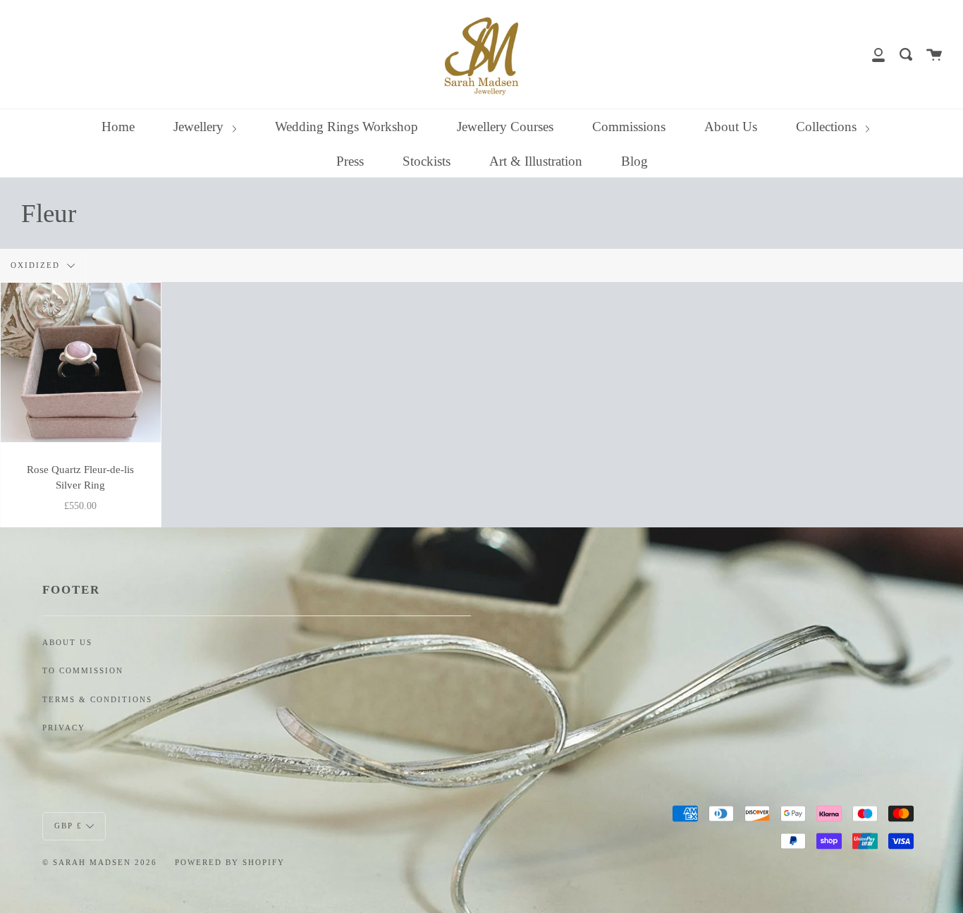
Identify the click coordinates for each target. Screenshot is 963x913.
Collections (828, 126)
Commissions (628, 126)
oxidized (37, 265)
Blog (634, 161)
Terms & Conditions (97, 700)
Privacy (63, 728)
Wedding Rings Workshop (346, 126)
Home (118, 126)
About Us (730, 126)
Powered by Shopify (230, 862)
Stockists (426, 161)
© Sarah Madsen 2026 (99, 862)
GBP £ (68, 825)
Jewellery (200, 126)
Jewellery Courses (505, 126)
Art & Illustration (535, 161)
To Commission (82, 671)
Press (350, 161)
